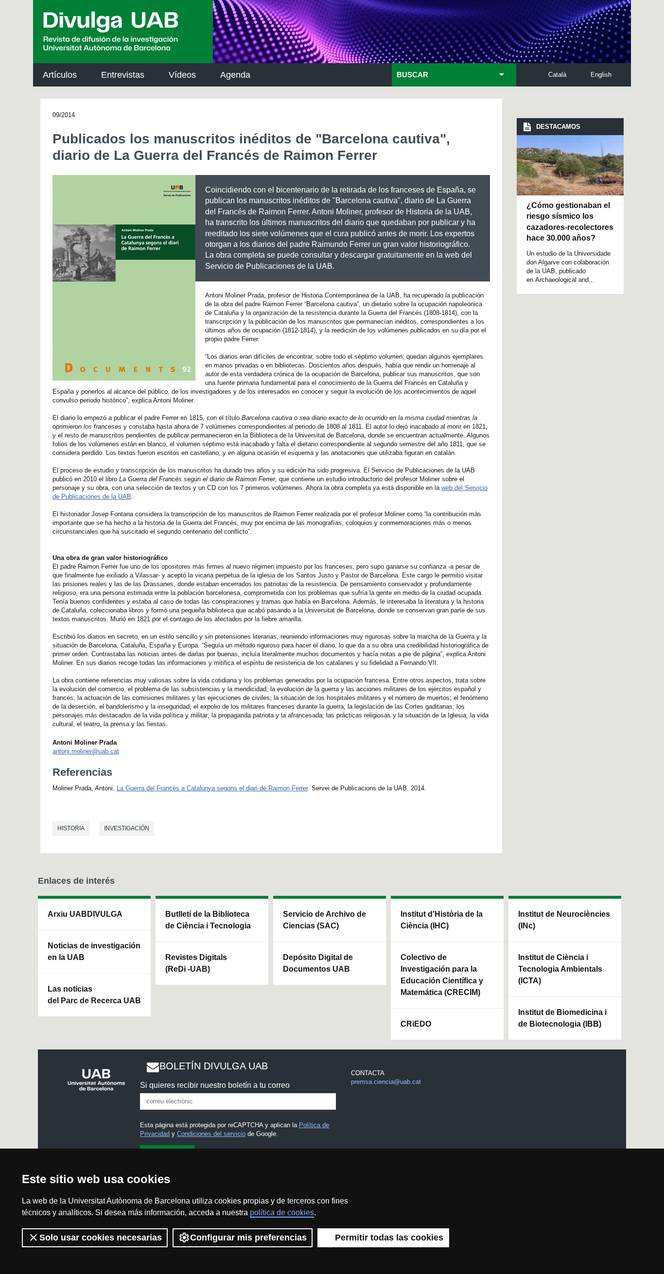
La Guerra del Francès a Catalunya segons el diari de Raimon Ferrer (212, 788)
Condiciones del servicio (211, 1133)
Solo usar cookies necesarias (100, 1237)
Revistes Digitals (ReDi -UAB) (196, 963)
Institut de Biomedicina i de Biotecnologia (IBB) (562, 1018)
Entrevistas (122, 75)
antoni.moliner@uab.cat (85, 751)
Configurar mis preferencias (248, 1237)
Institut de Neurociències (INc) (564, 920)
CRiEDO (416, 1024)
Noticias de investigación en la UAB (94, 951)
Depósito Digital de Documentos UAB (318, 963)
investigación (126, 828)
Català (557, 74)
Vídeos (182, 75)
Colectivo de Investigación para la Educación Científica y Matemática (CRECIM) (442, 974)
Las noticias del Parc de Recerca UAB (94, 995)
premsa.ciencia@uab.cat (386, 1081)
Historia (71, 828)
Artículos (60, 75)
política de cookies (282, 1212)
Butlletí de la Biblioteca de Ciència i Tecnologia (208, 920)
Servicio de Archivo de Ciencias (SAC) (324, 920)
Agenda (235, 75)
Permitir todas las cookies (389, 1237)
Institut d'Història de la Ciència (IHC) (442, 920)
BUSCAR (412, 75)
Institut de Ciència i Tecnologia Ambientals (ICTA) (560, 969)
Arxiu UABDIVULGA (85, 914)
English (601, 74)
